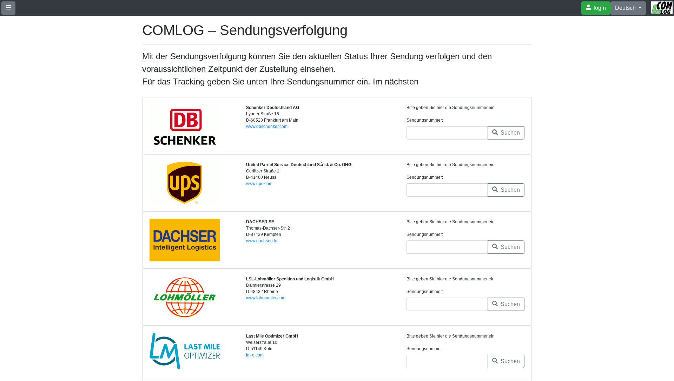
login (599, 8)
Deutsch (626, 8)
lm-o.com (255, 355)
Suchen (509, 133)
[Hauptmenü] (8, 8)
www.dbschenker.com (267, 126)
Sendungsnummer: (425, 120)
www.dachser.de (261, 240)
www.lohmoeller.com (265, 297)
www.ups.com (259, 183)
